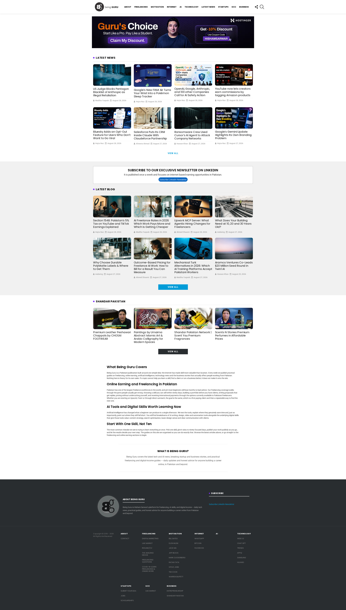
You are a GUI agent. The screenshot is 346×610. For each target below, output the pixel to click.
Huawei (240, 562)
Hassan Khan (182, 144)
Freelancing (141, 7)
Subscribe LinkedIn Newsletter (173, 179)
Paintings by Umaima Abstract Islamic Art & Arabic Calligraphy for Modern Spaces (148, 337)
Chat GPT (241, 543)
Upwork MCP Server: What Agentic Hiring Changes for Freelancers (192, 224)
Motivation (157, 7)
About (127, 7)
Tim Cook (173, 572)
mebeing (221, 232)
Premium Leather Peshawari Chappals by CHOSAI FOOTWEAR (112, 335)
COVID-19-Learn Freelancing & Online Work (149, 569)
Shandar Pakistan (175, 595)
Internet (172, 7)
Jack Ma (173, 548)
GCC (234, 7)
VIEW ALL (173, 153)
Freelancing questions (147, 560)
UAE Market (147, 543)
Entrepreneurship (175, 591)
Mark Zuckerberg (177, 557)
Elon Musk (173, 543)
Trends (240, 548)
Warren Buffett (176, 576)
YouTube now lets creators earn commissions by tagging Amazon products (233, 92)
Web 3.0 (240, 538)
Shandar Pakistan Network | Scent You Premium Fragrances (193, 335)
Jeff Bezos (173, 553)
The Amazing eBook (148, 554)
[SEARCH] (262, 7)
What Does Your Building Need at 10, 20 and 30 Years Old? (233, 224)
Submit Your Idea (128, 591)
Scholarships (127, 600)
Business (244, 7)
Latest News (208, 7)
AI (181, 7)
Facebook (199, 548)
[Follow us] (256, 7)
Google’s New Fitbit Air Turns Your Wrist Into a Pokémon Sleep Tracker (152, 93)
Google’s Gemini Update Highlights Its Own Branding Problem (233, 135)
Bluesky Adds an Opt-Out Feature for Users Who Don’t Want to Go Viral (112, 135)
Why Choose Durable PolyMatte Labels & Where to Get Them (110, 266)
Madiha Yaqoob (102, 100)
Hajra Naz (140, 101)
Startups (223, 7)
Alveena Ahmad (142, 144)
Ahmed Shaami (183, 232)
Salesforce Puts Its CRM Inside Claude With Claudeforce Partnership (150, 135)
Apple (239, 553)
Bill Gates (173, 538)
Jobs (123, 595)
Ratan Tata (174, 562)
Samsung (241, 557)
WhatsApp (199, 538)
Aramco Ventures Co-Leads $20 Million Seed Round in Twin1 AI (234, 266)
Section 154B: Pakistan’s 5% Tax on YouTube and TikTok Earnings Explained (111, 224)
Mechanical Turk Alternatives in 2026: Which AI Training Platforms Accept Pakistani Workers (193, 267)
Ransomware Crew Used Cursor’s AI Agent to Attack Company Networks (192, 135)
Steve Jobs (174, 567)
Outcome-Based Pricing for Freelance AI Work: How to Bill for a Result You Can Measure (152, 267)
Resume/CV (147, 548)
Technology (191, 7)
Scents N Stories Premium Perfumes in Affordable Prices (232, 335)
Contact (125, 538)
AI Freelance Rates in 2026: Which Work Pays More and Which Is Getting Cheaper (152, 224)
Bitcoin (197, 543)
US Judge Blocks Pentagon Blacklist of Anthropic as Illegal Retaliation (111, 92)
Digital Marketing (150, 538)
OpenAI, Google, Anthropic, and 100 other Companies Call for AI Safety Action (192, 92)
